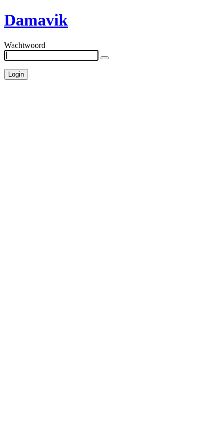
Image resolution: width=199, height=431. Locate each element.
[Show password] (105, 57)
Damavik (36, 20)
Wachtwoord (24, 45)
